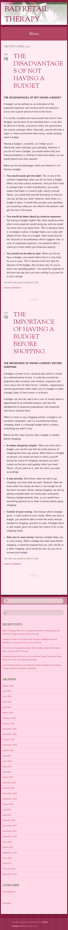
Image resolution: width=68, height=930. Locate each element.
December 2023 (10, 826)
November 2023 (10, 831)
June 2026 (7, 696)
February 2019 (9, 869)
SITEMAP (7, 903)
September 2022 (10, 853)
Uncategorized (9, 892)
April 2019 (7, 863)
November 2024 (10, 793)
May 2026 (7, 702)
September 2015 (10, 874)
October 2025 (9, 739)
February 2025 (9, 782)
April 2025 (7, 772)
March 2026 (8, 713)
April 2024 (7, 815)
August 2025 (8, 750)
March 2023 (8, 847)
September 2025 (10, 745)
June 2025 (7, 761)
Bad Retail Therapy (27, 14)
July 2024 (7, 810)
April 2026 (7, 707)
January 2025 (9, 788)
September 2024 (10, 799)
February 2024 (9, 820)
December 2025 (10, 729)
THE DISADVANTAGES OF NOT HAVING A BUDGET (38, 71)
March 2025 (8, 777)
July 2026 (7, 691)
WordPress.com (29, 926)
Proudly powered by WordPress (26, 922)
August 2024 (8, 804)
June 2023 (7, 842)
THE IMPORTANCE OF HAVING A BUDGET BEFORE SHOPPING (34, 333)
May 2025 (7, 766)
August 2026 (8, 686)
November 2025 (10, 734)
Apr (6, 55)
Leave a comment (12, 288)
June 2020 (7, 858)
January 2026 (9, 723)
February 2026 (9, 718)
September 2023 (10, 836)
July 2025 (7, 756)
